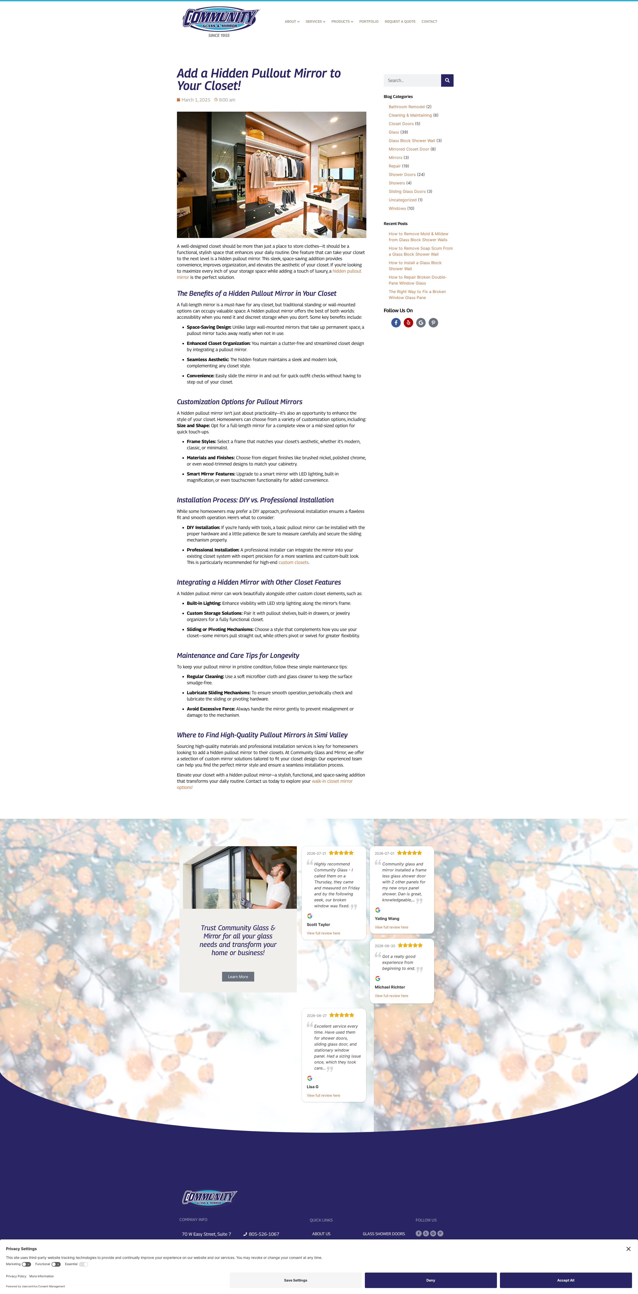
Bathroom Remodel (407, 106)
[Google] (421, 322)
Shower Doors (402, 174)
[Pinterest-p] (433, 322)
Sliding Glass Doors (407, 191)
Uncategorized (403, 199)
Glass (394, 132)
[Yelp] (408, 322)
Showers (397, 182)
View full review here (323, 933)
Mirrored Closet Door (409, 149)
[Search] (447, 80)
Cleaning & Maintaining (410, 115)
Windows (397, 208)
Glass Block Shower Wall (412, 140)
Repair (395, 165)
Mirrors (395, 157)
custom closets (294, 562)
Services (314, 21)
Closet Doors (401, 123)
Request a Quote (400, 21)
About (290, 21)
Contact (429, 21)
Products (340, 21)
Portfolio (369, 21)
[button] (238, 977)
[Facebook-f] (396, 322)
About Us (321, 1233)
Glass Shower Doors (384, 1233)
